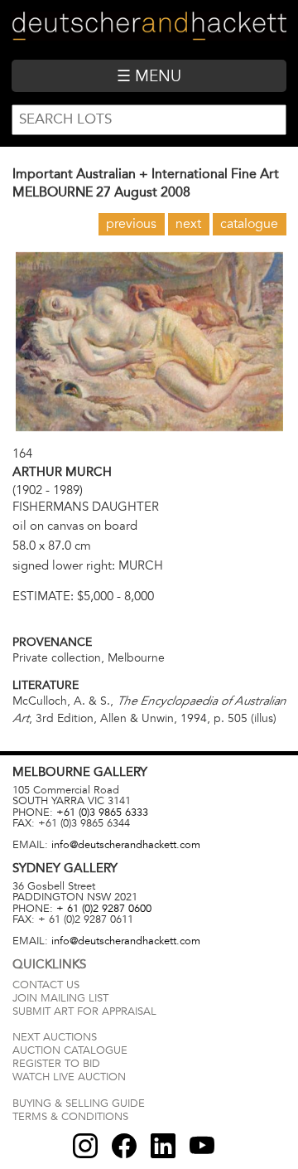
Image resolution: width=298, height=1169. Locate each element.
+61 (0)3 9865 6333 (102, 812)
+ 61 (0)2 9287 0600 (103, 908)
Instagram (85, 1145)
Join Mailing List (60, 998)
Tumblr (163, 1145)
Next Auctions (54, 1037)
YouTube (202, 1145)
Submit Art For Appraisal (84, 1011)
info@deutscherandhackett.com (125, 844)
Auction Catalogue (69, 1050)
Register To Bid (56, 1063)
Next (188, 224)
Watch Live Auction (69, 1077)
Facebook (124, 1145)
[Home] (149, 29)
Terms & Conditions (70, 1116)
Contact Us (45, 985)
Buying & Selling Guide (78, 1103)
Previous (131, 224)
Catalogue (249, 224)
